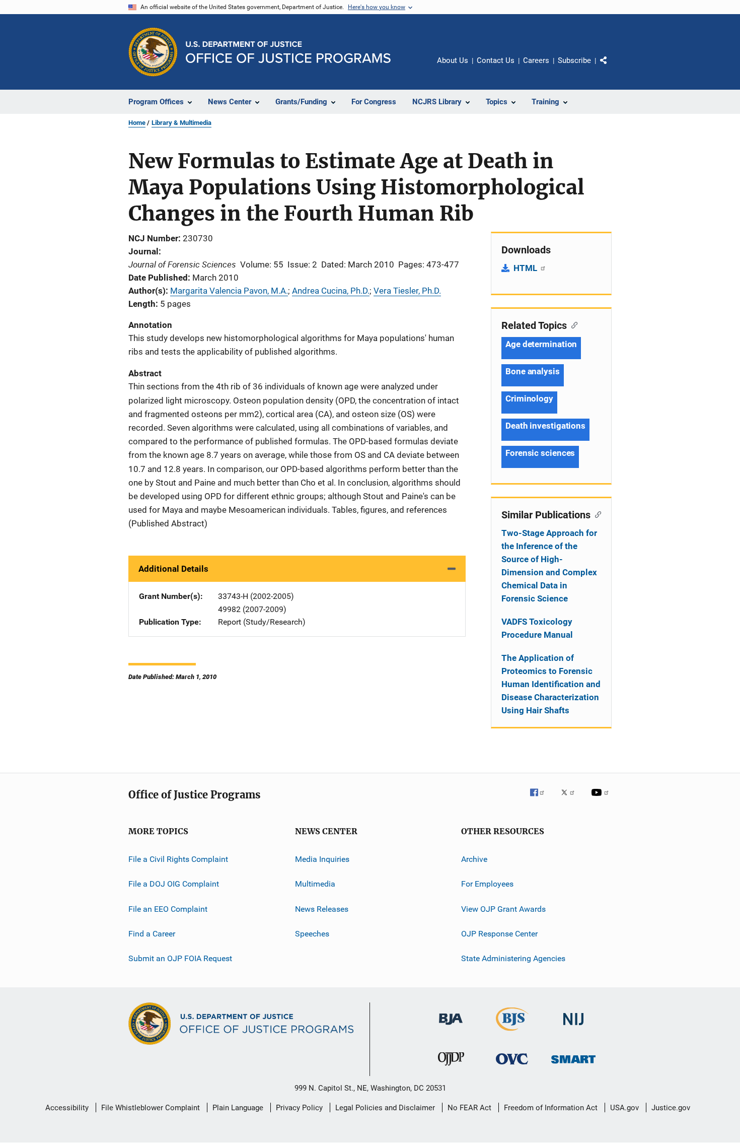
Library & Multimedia (181, 122)
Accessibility (67, 1107)
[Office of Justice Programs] (153, 52)
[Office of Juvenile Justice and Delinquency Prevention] (451, 1067)
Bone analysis (532, 371)
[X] (571, 799)
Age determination (541, 344)
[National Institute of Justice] (573, 1027)
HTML (526, 268)
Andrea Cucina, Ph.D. (330, 291)
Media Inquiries (322, 859)
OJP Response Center (499, 933)
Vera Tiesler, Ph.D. (407, 291)
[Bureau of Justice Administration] (451, 1026)
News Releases (321, 909)
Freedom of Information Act (551, 1107)
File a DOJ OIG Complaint (173, 884)
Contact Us (495, 60)
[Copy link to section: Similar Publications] (595, 514)
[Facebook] (541, 799)
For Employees (487, 884)
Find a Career (151, 933)
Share (612, 67)
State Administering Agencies (513, 958)
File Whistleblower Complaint (150, 1107)
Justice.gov (670, 1107)
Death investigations (545, 426)
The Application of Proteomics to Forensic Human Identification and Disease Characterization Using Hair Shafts (551, 684)
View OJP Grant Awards (503, 909)
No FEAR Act (469, 1107)
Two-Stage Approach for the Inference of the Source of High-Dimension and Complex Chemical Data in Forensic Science (549, 565)
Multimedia (315, 884)
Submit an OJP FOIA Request (180, 958)
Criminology (529, 398)
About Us (452, 60)
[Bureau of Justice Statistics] (512, 1032)
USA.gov (624, 1107)
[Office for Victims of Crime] (512, 1066)
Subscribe (574, 60)
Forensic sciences (540, 453)
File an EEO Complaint (167, 909)
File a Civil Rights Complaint (178, 859)
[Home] (288, 52)
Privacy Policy (299, 1107)
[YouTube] (601, 799)
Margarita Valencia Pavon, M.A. (229, 291)
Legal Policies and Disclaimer (385, 1107)
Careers (536, 60)
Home (136, 122)
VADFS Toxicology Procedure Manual (537, 628)
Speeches (312, 933)
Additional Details (173, 569)
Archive (474, 859)
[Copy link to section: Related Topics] (572, 324)
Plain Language (237, 1107)
